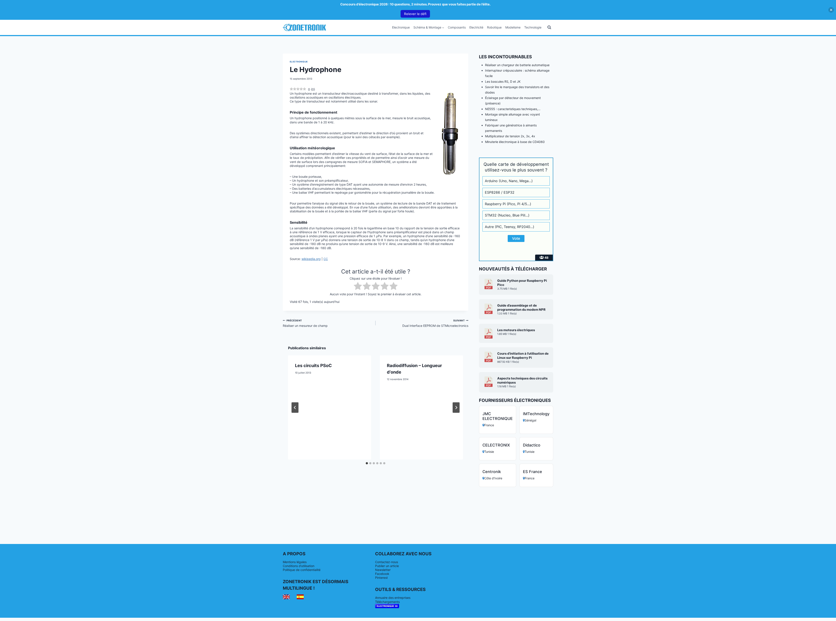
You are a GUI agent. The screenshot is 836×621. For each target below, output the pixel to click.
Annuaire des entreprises (392, 597)
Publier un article (387, 566)
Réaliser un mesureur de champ (305, 323)
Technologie (532, 27)
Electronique (401, 27)
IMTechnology (536, 413)
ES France (532, 471)
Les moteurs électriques (516, 330)
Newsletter (383, 570)
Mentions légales (295, 562)
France (489, 425)
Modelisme (513, 27)
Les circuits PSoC (313, 365)
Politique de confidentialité (301, 570)
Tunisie (489, 451)
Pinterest (381, 577)
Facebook (382, 574)
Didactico (531, 445)
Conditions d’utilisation (298, 566)
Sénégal (530, 420)
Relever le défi (415, 14)
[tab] (367, 463)
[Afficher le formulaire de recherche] (549, 27)
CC (326, 259)
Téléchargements (387, 602)
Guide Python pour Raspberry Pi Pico (522, 283)
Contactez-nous (386, 562)
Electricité (476, 27)
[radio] (358, 286)
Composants (457, 27)
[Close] (831, 10)
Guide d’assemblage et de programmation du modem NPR (521, 308)
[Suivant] (456, 407)
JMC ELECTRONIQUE (497, 416)
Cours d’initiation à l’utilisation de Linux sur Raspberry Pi (523, 356)
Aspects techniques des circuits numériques (522, 380)
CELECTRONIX (496, 445)
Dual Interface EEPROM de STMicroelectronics (435, 323)
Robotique (494, 27)
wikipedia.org (311, 259)
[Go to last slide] (295, 407)
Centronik (491, 471)
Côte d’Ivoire (493, 478)
